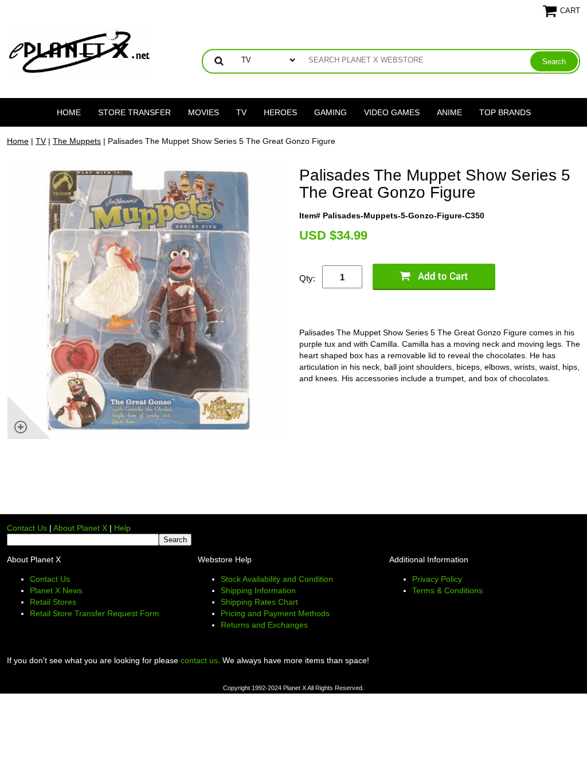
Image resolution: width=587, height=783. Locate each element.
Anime (449, 112)
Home (69, 112)
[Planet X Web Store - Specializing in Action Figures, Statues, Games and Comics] (80, 49)
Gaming (330, 112)
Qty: (307, 278)
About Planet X (80, 528)
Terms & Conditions (447, 590)
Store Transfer (134, 112)
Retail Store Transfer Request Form (94, 613)
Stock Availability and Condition (277, 579)
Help (122, 528)
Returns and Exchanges (264, 624)
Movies (203, 112)
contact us (199, 660)
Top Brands (505, 112)
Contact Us (27, 528)
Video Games (392, 112)
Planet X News (56, 590)
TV (241, 112)
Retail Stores (53, 601)
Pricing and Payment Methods (275, 613)
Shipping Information (258, 590)
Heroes (280, 112)
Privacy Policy (437, 579)
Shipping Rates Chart (259, 601)
